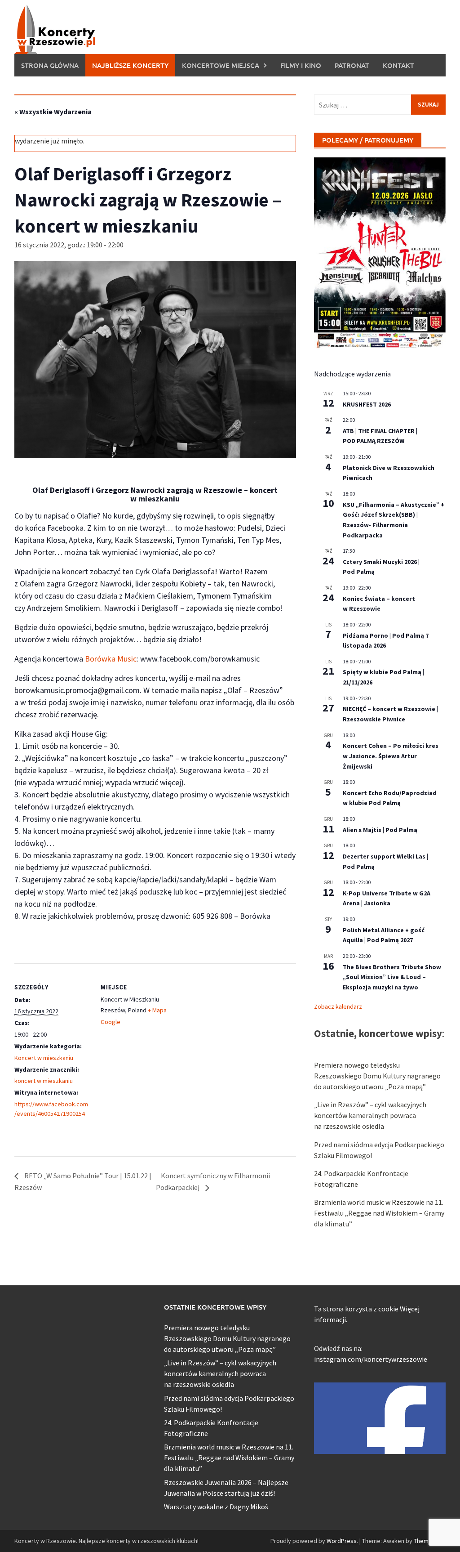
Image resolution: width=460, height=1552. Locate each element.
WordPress (342, 1541)
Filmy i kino (300, 65)
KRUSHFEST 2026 (367, 404)
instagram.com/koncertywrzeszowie (370, 1359)
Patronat (352, 65)
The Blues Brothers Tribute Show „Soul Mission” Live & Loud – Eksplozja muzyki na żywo (392, 977)
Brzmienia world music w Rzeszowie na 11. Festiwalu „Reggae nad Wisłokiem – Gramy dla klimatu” (379, 1213)
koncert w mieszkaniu (43, 1081)
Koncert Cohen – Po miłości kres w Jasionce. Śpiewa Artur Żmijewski (390, 756)
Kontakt (398, 65)
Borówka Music (111, 658)
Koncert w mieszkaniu (43, 1058)
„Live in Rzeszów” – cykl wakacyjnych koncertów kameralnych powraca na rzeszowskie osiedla (370, 1115)
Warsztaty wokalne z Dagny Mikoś (216, 1506)
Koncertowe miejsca (220, 65)
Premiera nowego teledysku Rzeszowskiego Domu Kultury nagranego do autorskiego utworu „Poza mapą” (377, 1075)
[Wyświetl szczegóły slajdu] (380, 253)
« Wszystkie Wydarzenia (53, 111)
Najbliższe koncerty (130, 65)
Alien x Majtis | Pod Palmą (380, 830)
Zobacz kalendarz (338, 1006)
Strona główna (50, 65)
